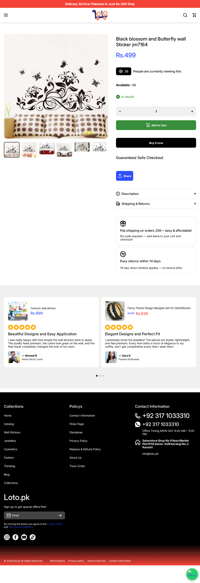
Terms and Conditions (21, 526)
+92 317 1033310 (166, 415)
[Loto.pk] (100, 15)
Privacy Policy (55, 523)
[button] (194, 15)
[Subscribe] (60, 515)
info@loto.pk (150, 453)
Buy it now (156, 143)
